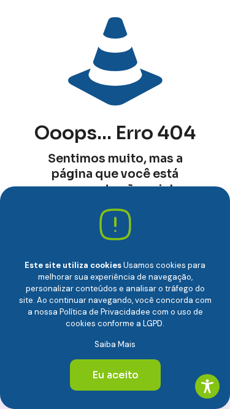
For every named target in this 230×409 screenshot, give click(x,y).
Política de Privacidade (102, 312)
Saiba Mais (115, 344)
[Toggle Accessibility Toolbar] (207, 386)
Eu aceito (115, 375)
